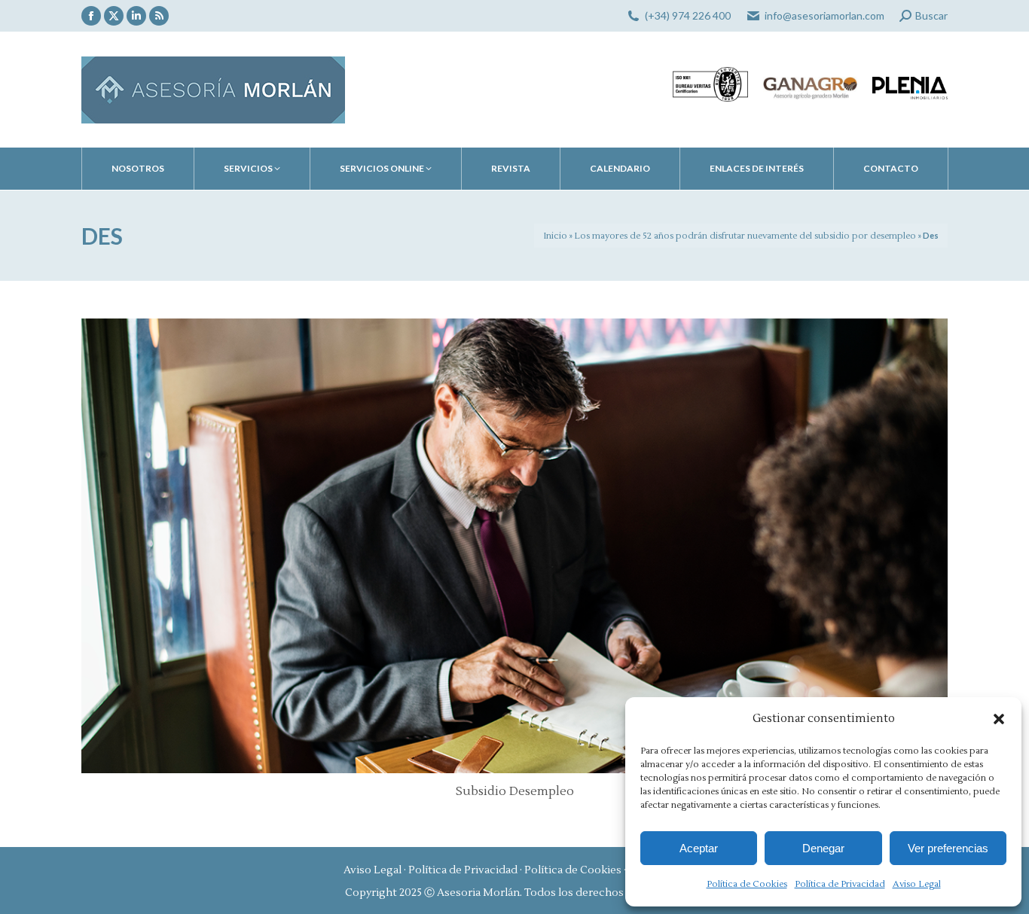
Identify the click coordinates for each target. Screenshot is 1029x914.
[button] (998, 719)
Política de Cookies (747, 884)
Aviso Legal (917, 884)
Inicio (555, 236)
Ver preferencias (948, 848)
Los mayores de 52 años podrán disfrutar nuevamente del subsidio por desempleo (745, 236)
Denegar (823, 848)
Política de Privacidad (840, 884)
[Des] (514, 545)
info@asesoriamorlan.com (824, 15)
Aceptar (698, 848)
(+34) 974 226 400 (688, 15)
